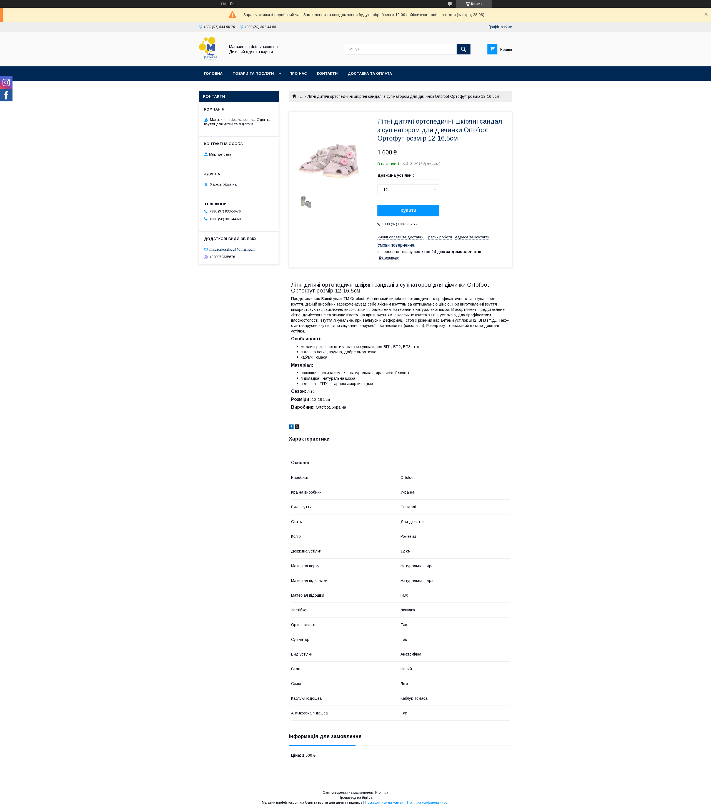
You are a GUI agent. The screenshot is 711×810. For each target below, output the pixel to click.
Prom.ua (381, 792)
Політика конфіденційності (428, 802)
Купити (408, 210)
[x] (297, 427)
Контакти (327, 73)
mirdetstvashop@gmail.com (232, 249)
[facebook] (291, 427)
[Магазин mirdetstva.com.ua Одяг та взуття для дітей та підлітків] (210, 59)
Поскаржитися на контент (385, 802)
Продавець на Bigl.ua (355, 797)
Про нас (298, 73)
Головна (213, 73)
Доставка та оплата (370, 73)
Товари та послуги (253, 73)
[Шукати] (463, 49)
